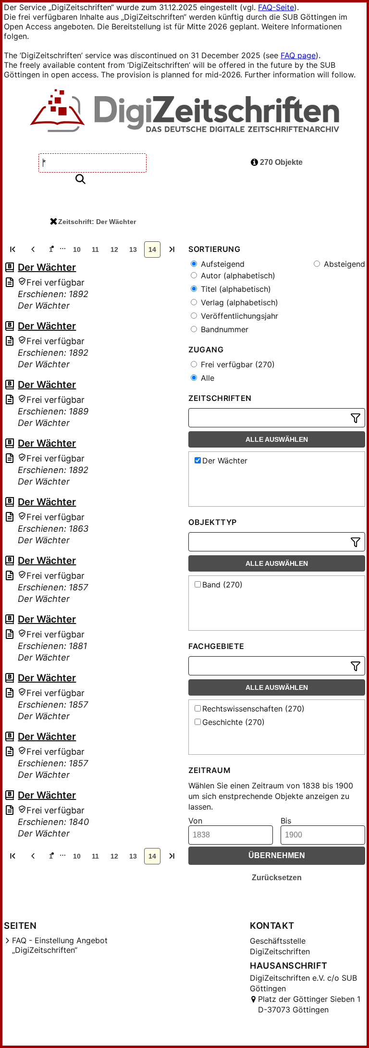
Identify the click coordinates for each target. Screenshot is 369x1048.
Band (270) (222, 584)
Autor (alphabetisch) (236, 275)
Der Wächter (47, 267)
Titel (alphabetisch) (234, 289)
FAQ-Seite (276, 7)
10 (77, 249)
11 (95, 249)
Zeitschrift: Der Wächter (97, 221)
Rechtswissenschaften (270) (253, 708)
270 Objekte (280, 162)
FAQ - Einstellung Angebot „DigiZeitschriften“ (60, 945)
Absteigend (343, 264)
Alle (206, 378)
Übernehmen (276, 855)
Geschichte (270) (233, 722)
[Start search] (80, 180)
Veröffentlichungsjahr (238, 316)
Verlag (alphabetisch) (238, 302)
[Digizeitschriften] (185, 111)
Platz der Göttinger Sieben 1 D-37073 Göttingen (309, 1004)
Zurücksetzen (277, 877)
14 (152, 249)
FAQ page (298, 55)
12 (114, 249)
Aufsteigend (221, 264)
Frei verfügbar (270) (236, 364)
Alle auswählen (277, 439)
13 (133, 249)
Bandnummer (223, 329)
